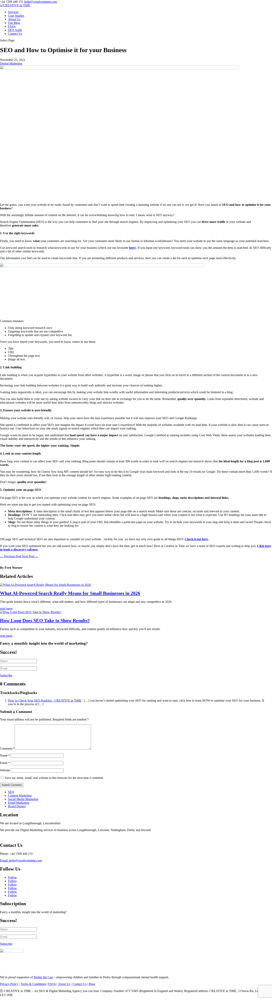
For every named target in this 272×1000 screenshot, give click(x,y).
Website (5, 770)
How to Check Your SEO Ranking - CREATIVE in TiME (44, 700)
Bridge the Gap (43, 977)
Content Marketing (20, 795)
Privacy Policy (9, 984)
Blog (92, 984)
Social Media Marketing (23, 799)
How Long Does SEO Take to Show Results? (45, 620)
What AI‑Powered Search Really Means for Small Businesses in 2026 (70, 593)
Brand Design (16, 806)
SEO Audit (15, 30)
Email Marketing (18, 802)
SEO (11, 792)
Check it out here (196, 539)
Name (5, 755)
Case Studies (16, 15)
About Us (14, 19)
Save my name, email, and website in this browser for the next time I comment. (54, 777)
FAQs (12, 26)
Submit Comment (12, 784)
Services (13, 12)
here (132, 247)
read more (6, 608)
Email (5, 763)
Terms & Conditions (33, 984)
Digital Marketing (11, 63)
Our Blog (14, 23)
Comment (7, 748)
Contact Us (15, 33)
